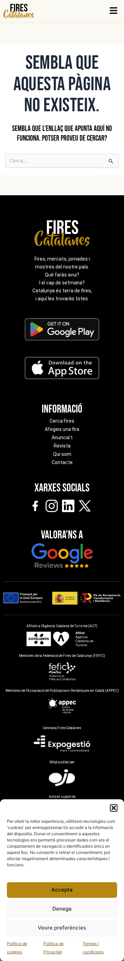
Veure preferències (62, 927)
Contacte (62, 462)
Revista (62, 446)
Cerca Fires (62, 421)
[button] (113, 807)
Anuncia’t (62, 437)
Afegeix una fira (62, 429)
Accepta (62, 889)
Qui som (62, 454)
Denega (62, 908)
